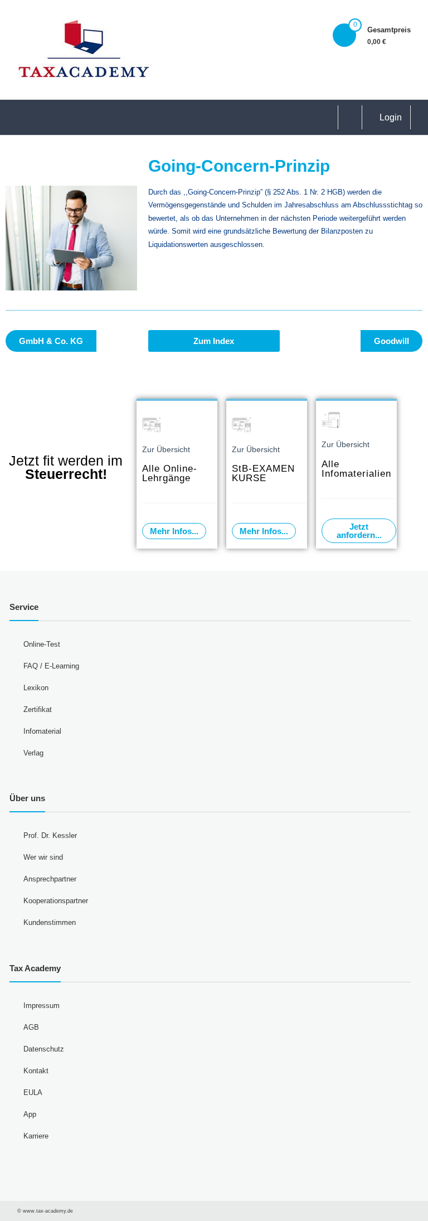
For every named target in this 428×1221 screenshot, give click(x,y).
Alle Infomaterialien (356, 469)
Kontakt (35, 1071)
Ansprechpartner (49, 879)
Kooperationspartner (55, 901)
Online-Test (41, 644)
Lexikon (35, 688)
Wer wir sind (43, 857)
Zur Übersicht (166, 449)
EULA (32, 1092)
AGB (31, 1027)
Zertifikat (37, 709)
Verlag (33, 753)
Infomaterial (42, 731)
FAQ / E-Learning (51, 666)
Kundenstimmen (49, 922)
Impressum (41, 1005)
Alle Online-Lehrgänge (169, 473)
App (29, 1114)
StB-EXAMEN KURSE (263, 473)
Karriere (35, 1136)
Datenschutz (43, 1049)
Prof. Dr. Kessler (50, 835)
